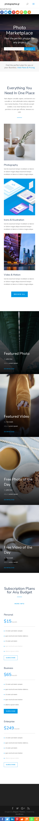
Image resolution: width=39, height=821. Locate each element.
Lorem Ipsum (13, 363)
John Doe (9, 359)
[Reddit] (17, 12)
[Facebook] (2, 12)
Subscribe (11, 658)
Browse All (19, 294)
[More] (29, 12)
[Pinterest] (13, 12)
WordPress (19, 814)
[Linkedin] (10, 12)
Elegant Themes (19, 812)
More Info (19, 604)
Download (9, 369)
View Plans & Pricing (26, 67)
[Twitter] (6, 12)
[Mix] (21, 12)
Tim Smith (9, 422)
